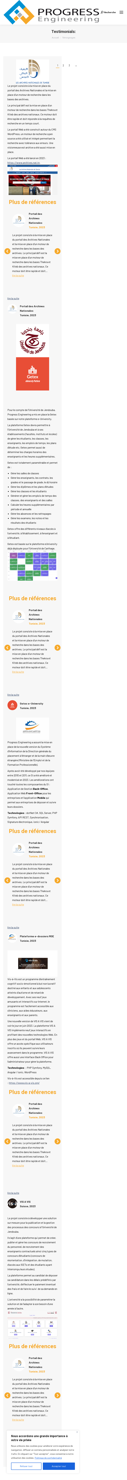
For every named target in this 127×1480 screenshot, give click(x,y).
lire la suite (18, 275)
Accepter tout (59, 1466)
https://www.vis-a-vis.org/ (24, 1082)
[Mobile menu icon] (121, 12)
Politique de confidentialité (48, 1457)
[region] (43, 1451)
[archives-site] (32, 180)
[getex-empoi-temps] (32, 566)
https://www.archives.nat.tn (23, 162)
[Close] (77, 1432)
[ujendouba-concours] (32, 1325)
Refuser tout (26, 1466)
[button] (7, 251)
